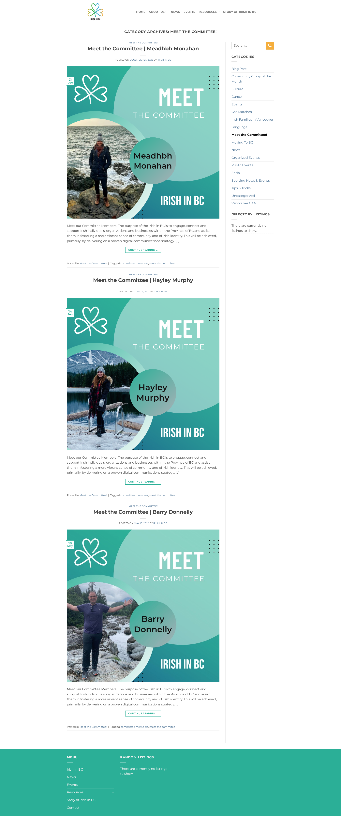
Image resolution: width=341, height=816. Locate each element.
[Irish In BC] (104, 12)
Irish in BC (164, 59)
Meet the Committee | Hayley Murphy (143, 280)
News (175, 12)
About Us (157, 12)
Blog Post (239, 69)
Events (189, 12)
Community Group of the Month (251, 78)
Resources (208, 12)
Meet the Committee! (143, 42)
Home (140, 12)
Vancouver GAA (243, 203)
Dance (236, 97)
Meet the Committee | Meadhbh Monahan (143, 48)
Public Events (242, 165)
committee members (134, 263)
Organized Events (245, 158)
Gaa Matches (241, 112)
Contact (73, 807)
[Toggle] (112, 792)
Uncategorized (243, 196)
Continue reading (143, 249)
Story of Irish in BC (239, 12)
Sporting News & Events (250, 180)
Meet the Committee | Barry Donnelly (143, 512)
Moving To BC (242, 142)
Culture (237, 89)
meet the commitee (162, 263)
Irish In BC (75, 769)
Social (236, 173)
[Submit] (270, 45)
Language (239, 127)
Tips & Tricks (241, 188)
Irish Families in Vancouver (252, 119)
